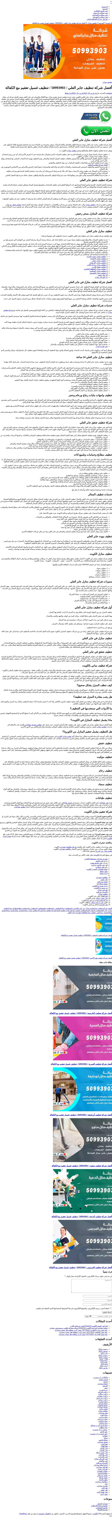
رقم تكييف (104, 1432)
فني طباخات (103, 803)
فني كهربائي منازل (101, 1459)
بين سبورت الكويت (101, 888)
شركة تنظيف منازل (49, 910)
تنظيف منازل (107, 82)
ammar (109, 93)
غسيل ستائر (18, 910)
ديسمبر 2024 (103, 1349)
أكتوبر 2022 (104, 1360)
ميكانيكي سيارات (101, 1482)
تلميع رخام (74, 908)
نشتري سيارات (102, 1486)
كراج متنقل (104, 873)
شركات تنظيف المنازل (64, 910)
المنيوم (105, 1386)
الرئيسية (105, 7)
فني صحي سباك (102, 1452)
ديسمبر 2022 (103, 1355)
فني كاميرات (103, 1457)
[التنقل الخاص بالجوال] (111, 1)
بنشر (106, 1388)
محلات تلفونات (102, 1471)
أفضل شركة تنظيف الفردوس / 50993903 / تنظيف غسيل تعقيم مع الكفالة (80, 1267)
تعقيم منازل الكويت (64, 736)
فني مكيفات (103, 1461)
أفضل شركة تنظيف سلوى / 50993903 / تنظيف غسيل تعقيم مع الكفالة (82, 1166)
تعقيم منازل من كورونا (86, 908)
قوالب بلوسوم (44, 1514)
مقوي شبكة (103, 1477)
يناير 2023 (104, 1353)
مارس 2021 (103, 1368)
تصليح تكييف (103, 1402)
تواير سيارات (103, 1413)
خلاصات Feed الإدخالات (99, 1506)
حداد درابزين (103, 1417)
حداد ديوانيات (103, 1421)
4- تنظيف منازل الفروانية (99, 263)
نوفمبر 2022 (103, 1357)
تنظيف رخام (55, 908)
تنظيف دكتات (101, 727)
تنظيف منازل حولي (99, 261)
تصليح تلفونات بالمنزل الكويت (97, 869)
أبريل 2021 (104, 1366)
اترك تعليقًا (68, 93)
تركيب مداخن (103, 1400)
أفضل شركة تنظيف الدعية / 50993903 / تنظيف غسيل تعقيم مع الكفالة (82, 1216)
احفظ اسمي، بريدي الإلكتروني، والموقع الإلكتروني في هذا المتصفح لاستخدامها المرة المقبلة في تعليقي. (72, 1308)
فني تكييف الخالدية (101, 11)
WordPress (23, 1514)
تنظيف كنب (39, 908)
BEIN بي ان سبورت (100, 1377)
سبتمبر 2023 (103, 1351)
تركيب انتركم (103, 1392)
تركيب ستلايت (102, 1396)
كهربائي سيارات (102, 1467)
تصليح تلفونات (103, 1405)
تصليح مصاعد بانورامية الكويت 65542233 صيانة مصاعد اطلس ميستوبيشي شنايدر (79, 1328)
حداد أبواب (104, 1415)
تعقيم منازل (103, 1409)
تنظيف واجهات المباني (93, 910)
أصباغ (105, 1382)
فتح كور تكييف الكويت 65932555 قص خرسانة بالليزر (89, 1326)
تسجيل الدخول (102, 1504)
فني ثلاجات (104, 1450)
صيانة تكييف (103, 1440)
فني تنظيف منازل (93, 913)
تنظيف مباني (31, 908)
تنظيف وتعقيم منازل (79, 910)
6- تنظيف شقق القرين (100, 267)
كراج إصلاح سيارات (101, 1465)
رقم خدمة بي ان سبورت (99, 1434)
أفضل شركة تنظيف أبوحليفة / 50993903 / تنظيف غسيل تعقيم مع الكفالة (81, 1115)
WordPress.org (102, 1510)
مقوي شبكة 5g (102, 884)
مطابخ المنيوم (103, 1473)
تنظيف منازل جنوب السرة (96, 256)
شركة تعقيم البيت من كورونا (97, 900)
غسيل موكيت (103, 913)
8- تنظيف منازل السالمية (99, 271)
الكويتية (96, 855)
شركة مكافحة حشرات (68, 847)
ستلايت (105, 1436)
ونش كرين (104, 1494)
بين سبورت (104, 1390)
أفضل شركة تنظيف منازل (103, 908)
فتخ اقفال (104, 1446)
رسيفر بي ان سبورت (100, 1430)
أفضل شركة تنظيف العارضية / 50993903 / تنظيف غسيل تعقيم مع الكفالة (81, 1013)
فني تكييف (99, 861)
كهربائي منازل (102, 890)
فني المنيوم (103, 905)
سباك (98, 898)
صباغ (106, 1438)
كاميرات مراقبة (102, 892)
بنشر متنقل (103, 871)
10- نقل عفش (103, 275)
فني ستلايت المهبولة (100, 17)
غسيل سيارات (102, 1442)
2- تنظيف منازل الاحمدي (99, 258)
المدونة (105, 9)
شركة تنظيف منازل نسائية (32, 910)
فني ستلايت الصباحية (100, 15)
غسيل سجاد (10, 910)
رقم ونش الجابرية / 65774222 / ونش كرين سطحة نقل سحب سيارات (83, 1334)
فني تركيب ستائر (97, 902)
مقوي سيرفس (102, 882)
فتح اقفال (104, 896)
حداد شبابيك (103, 1423)
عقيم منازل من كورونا (104, 851)
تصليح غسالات (102, 1407)
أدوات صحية (103, 1380)
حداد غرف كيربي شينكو (99, 1425)
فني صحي (104, 898)
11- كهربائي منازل (101, 277)
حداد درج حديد (103, 1419)
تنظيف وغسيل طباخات (33, 725)
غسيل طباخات (66, 803)
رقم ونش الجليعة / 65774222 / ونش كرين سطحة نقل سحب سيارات (83, 1332)
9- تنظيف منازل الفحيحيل (98, 273)
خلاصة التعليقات (102, 1508)
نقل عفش (104, 880)
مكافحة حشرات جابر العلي (77, 913)
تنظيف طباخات (19, 807)
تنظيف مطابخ (22, 908)
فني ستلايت (100, 867)
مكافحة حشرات (65, 849)
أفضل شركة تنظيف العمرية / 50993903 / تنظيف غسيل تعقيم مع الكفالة (81, 1064)
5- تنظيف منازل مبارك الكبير (97, 265)
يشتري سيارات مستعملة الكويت (96, 859)
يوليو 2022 (104, 1362)
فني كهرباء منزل (102, 346)
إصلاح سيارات (103, 1384)
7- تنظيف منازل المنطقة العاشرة (96, 269)
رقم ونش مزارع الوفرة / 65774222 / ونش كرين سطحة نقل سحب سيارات (81, 1330)
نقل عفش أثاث (102, 1492)
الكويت (95, 1514)
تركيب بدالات (103, 1394)
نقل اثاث (105, 1488)
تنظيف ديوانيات (65, 908)
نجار (106, 1484)
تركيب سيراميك (102, 1398)
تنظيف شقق (16, 205)
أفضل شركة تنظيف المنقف (98, 165)
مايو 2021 (104, 1364)
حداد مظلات (103, 1427)
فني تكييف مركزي (98, 865)
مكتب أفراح (103, 1480)
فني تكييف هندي (96, 863)
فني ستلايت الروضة (100, 13)
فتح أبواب (104, 1444)
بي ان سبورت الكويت (100, 886)
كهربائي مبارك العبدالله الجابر (97, 19)
